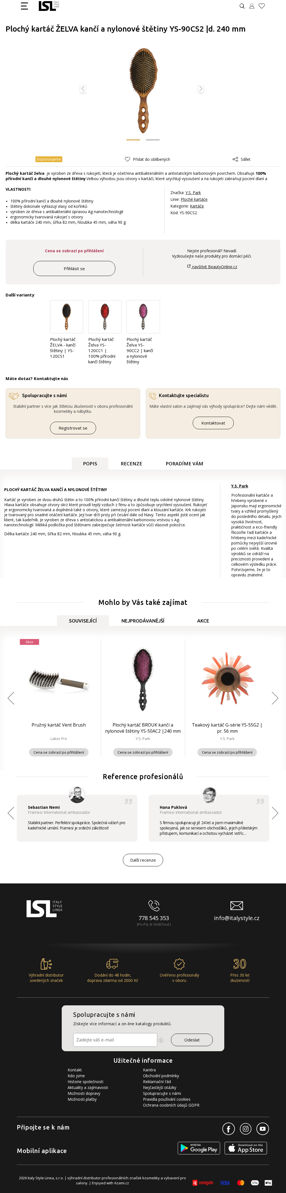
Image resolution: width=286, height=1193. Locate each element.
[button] (133, 140)
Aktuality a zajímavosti (88, 1087)
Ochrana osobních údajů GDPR (171, 1105)
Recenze (131, 463)
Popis (90, 463)
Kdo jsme (76, 1075)
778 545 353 (154, 918)
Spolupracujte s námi (162, 1093)
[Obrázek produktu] (143, 91)
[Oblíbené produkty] (264, 6)
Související (83, 620)
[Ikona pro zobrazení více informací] (161, 1040)
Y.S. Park (193, 192)
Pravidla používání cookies (166, 1099)
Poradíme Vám (184, 463)
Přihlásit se (74, 268)
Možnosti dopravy (84, 1093)
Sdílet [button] (246, 159)
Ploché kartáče (194, 199)
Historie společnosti (85, 1081)
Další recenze (143, 860)
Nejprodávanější (143, 620)
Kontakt (75, 1069)
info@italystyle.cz (236, 918)
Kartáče (197, 206)
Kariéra (149, 1069)
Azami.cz (121, 1182)
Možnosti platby (82, 1099)
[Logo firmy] (49, 6)
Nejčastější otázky (159, 1087)
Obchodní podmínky (161, 1075)
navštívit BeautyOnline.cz (214, 266)
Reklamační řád (157, 1081)
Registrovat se (73, 428)
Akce (203, 620)
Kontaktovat (213, 423)
